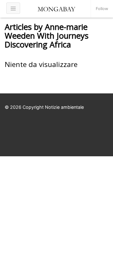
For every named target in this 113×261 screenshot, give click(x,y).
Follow (102, 8)
